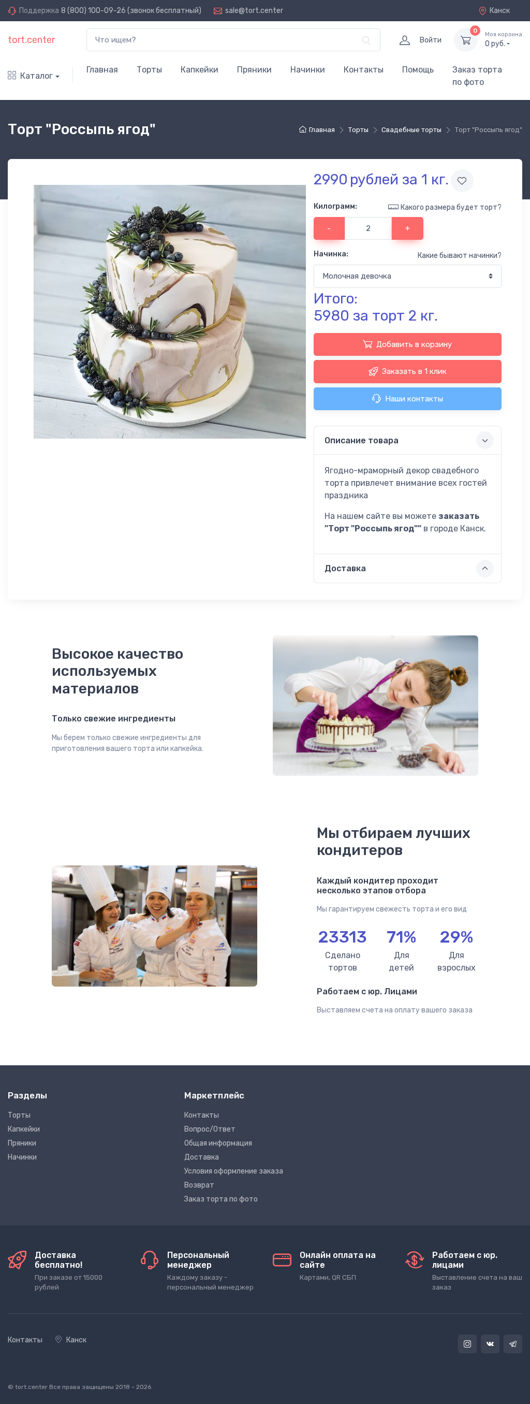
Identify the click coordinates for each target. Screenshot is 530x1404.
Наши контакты (414, 398)
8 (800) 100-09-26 (93, 10)
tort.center (31, 40)
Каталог (36, 76)
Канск (500, 10)
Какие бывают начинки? (460, 255)
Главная (102, 70)
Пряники (254, 70)
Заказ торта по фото (477, 76)
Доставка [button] (345, 568)
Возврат (199, 1185)
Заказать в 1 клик (414, 371)
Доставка (201, 1157)
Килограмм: (335, 206)
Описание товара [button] (362, 440)
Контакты (364, 70)
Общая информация (218, 1143)
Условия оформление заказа (233, 1171)
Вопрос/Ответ (209, 1129)
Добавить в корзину (414, 344)
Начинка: (331, 254)
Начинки (307, 70)
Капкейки (199, 70)
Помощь (418, 70)
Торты (149, 70)
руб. (503, 39)
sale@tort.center (254, 10)
